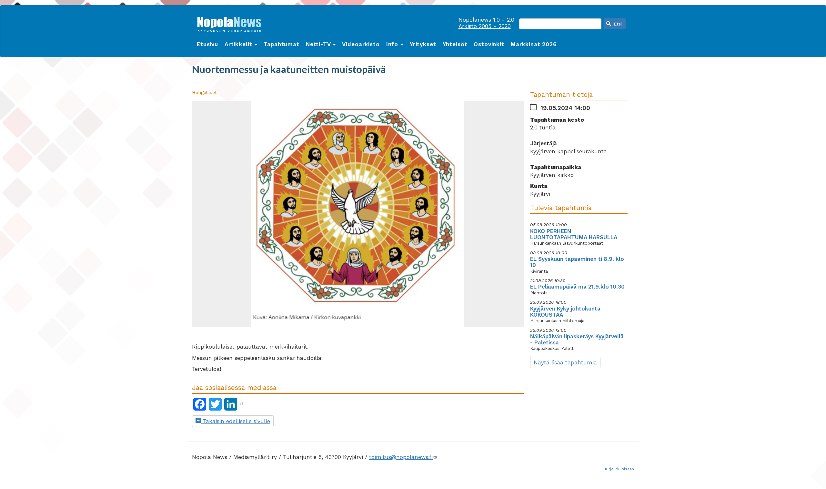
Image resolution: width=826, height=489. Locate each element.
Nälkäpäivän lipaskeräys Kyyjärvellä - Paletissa (577, 339)
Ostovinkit (489, 44)
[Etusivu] (231, 23)
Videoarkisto (360, 44)
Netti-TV (319, 44)
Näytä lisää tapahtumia (565, 362)
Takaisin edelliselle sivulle (235, 421)
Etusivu (207, 44)
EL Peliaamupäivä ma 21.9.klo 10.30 (577, 286)
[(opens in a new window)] (242, 403)
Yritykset (423, 44)
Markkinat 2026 (534, 44)
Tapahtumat (281, 44)
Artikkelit (239, 44)
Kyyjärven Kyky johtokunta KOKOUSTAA (565, 311)
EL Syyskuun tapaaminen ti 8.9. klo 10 (577, 262)
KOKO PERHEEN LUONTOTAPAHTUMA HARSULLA (573, 234)
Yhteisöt (455, 44)
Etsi (617, 23)
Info (393, 44)
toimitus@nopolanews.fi (401, 457)
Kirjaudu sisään (619, 469)
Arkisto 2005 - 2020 (484, 26)
